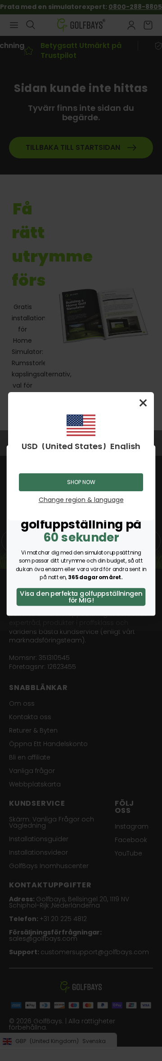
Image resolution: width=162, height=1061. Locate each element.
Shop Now (81, 482)
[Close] (143, 403)
